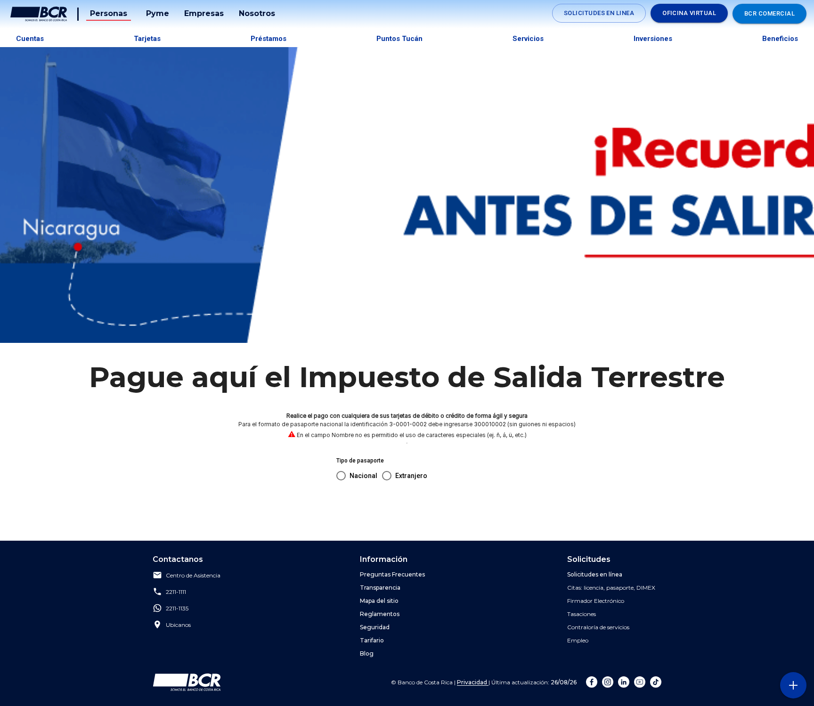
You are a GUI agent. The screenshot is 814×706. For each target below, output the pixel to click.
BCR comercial (769, 13)
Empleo (577, 640)
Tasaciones (581, 613)
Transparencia (380, 587)
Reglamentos (379, 613)
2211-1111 (176, 592)
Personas (108, 13)
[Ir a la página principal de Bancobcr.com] (39, 14)
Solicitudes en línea (594, 574)
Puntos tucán (399, 38)
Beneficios (780, 38)
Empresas (204, 13)
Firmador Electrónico (595, 600)
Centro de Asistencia (193, 576)
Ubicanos (178, 625)
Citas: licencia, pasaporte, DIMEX (611, 587)
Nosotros (257, 13)
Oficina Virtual (689, 12)
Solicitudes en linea (599, 12)
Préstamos (268, 38)
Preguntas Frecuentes (392, 574)
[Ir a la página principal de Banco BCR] (187, 682)
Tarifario (372, 640)
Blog (367, 653)
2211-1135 (177, 609)
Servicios (528, 38)
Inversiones (653, 38)
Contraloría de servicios (598, 627)
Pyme (157, 13)
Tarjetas (147, 38)
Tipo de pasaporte (360, 460)
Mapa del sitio (379, 600)
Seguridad (375, 627)
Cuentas (30, 38)
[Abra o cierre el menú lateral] (793, 685)
